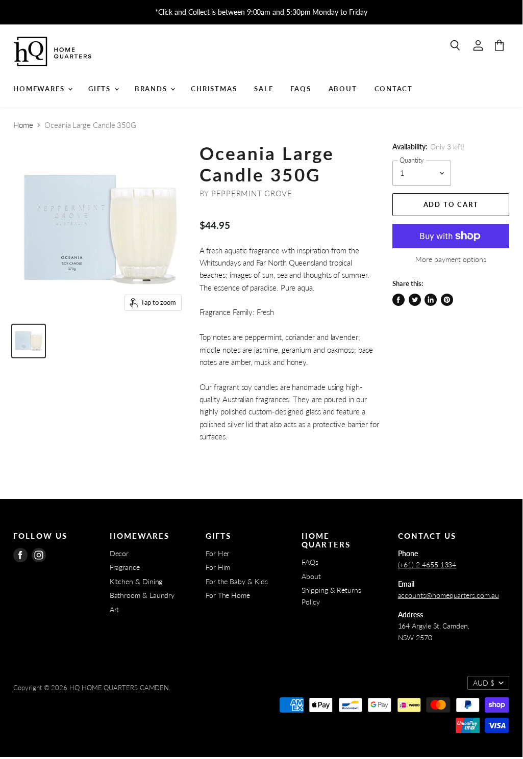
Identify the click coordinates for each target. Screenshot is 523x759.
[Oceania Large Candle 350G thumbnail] (28, 341)
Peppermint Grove (251, 193)
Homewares (40, 89)
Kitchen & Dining (136, 581)
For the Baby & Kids (237, 581)
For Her (217, 553)
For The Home (228, 595)
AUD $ (483, 682)
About (343, 89)
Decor (119, 553)
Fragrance (125, 567)
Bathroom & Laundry (142, 595)
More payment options (450, 259)
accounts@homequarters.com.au (448, 595)
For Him (218, 567)
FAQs (300, 89)
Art (114, 609)
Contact (394, 89)
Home (23, 125)
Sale (263, 89)
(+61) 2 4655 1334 (427, 564)
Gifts (100, 89)
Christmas (214, 89)
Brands (152, 89)
